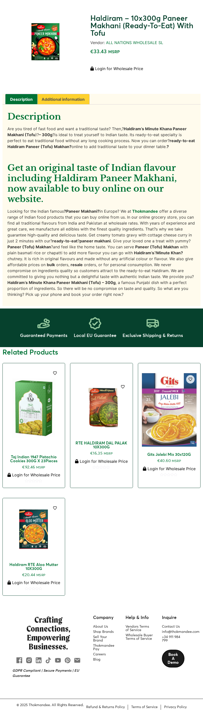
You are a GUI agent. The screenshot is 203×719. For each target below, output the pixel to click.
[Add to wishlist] (55, 373)
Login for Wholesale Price (118, 68)
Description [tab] (21, 99)
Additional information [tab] (63, 99)
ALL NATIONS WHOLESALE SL (134, 42)
